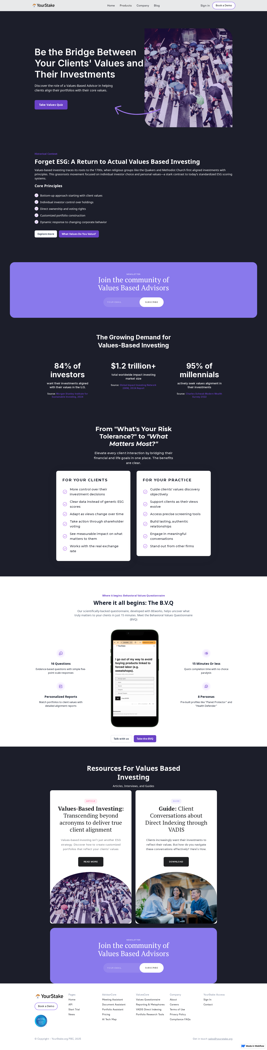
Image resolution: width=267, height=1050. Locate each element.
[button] (125, 5)
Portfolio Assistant (112, 1009)
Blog (157, 5)
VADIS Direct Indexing (148, 1009)
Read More (91, 861)
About (173, 999)
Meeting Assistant (112, 999)
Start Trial (74, 1009)
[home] (53, 5)
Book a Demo (224, 5)
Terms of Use (177, 1009)
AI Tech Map (109, 1019)
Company (143, 5)
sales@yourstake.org (220, 1038)
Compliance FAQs (180, 1019)
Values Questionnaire (148, 999)
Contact (208, 1004)
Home (111, 5)
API (70, 1004)
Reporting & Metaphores (150, 1004)
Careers (174, 1004)
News (71, 1014)
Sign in (205, 5)
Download (176, 861)
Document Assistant (113, 1004)
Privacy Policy (178, 1014)
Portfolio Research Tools (150, 1014)
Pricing (106, 1014)
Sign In (207, 999)
